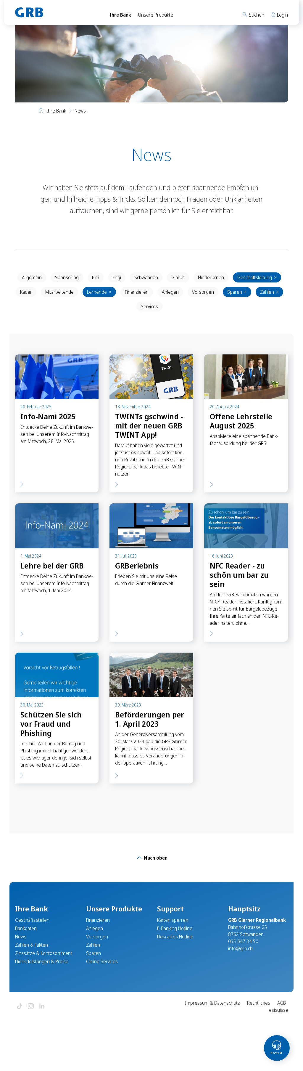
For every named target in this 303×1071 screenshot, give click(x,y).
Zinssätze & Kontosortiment (43, 953)
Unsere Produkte (155, 15)
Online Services (102, 961)
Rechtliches (258, 1003)
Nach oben (155, 858)
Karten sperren (172, 920)
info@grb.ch (240, 948)
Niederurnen (211, 277)
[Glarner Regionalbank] (57, 12)
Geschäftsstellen (32, 920)
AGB (281, 1003)
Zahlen (269, 292)
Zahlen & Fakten (31, 945)
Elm (95, 277)
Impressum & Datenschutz (212, 1003)
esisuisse (278, 1010)
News (20, 936)
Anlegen (170, 292)
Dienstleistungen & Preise (41, 961)
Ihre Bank (120, 15)
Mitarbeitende (59, 292)
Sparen (237, 292)
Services (149, 306)
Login (282, 15)
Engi (116, 277)
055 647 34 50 (243, 941)
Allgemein (32, 277)
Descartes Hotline (175, 936)
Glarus (178, 277)
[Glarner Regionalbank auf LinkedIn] (42, 1007)
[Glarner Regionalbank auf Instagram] (30, 1007)
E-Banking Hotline (174, 928)
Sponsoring (67, 277)
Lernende (99, 292)
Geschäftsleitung (257, 277)
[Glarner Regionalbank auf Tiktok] (19, 1007)
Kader (26, 292)
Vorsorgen (203, 292)
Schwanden (146, 277)
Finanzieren (137, 292)
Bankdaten (26, 928)
